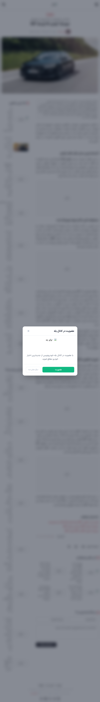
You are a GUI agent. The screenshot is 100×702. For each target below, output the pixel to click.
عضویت (58, 369)
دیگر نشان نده (33, 369)
